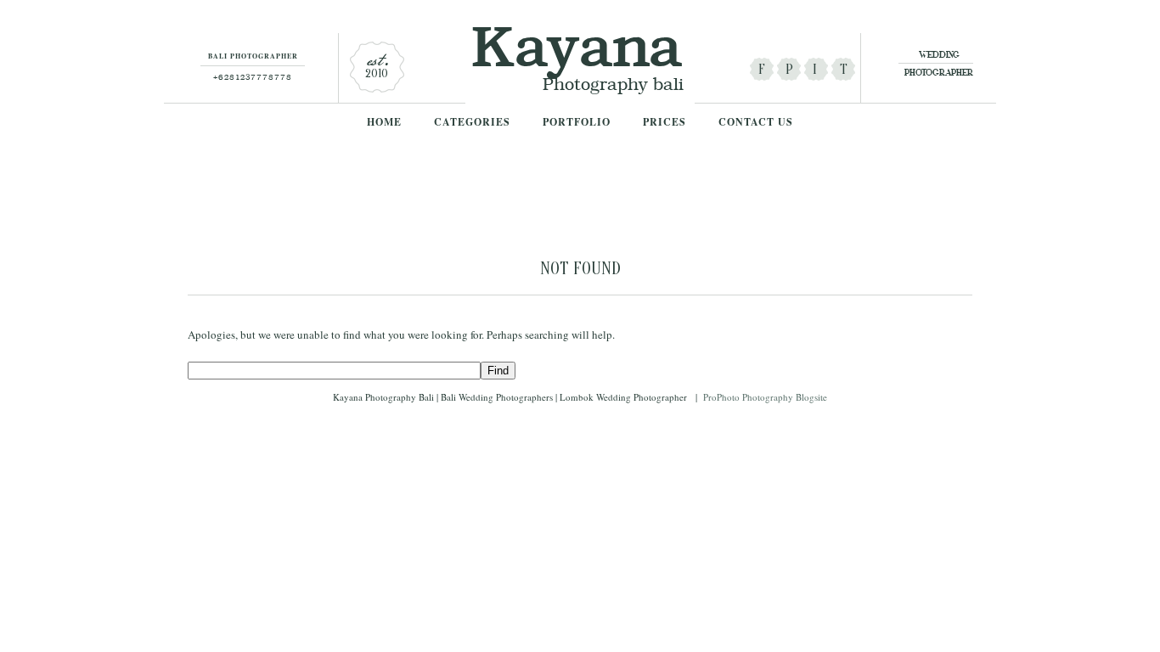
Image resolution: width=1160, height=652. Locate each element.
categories (472, 122)
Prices (664, 122)
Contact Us (755, 122)
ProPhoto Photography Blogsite (765, 397)
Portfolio (577, 122)
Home (384, 122)
